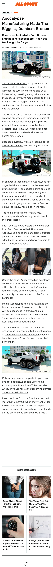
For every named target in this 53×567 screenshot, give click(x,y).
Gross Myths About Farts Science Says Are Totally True (12, 504)
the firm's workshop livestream (22, 334)
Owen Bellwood (11, 47)
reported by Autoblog (20, 225)
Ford (16, 13)
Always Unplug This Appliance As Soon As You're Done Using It (39, 544)
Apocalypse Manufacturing (36, 105)
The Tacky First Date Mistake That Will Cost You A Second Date (39, 505)
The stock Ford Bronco (14, 83)
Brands (6, 13)
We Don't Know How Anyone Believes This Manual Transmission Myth (13, 544)
